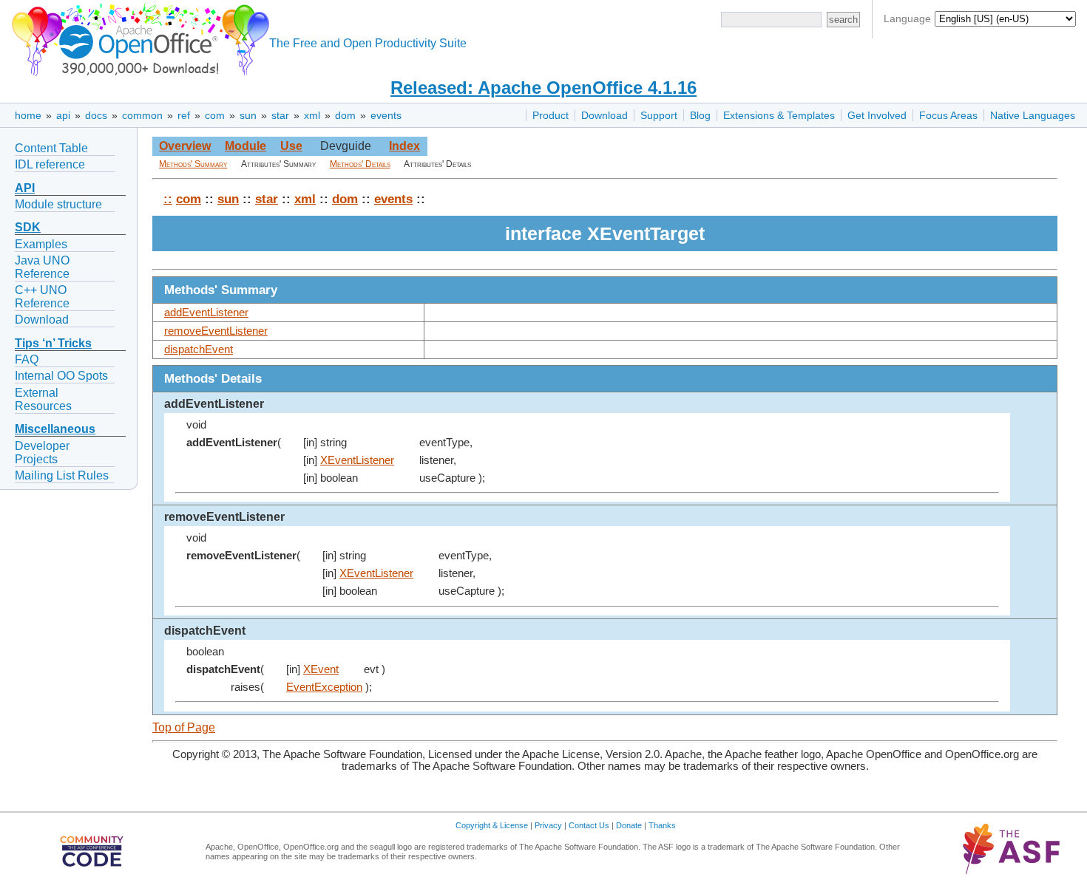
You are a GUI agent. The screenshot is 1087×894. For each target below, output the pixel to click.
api (63, 115)
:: (167, 198)
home (28, 115)
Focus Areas (948, 115)
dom (345, 115)
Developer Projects (42, 452)
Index (404, 146)
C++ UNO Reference (42, 297)
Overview (185, 146)
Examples (41, 244)
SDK (28, 227)
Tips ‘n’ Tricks (53, 343)
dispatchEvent (198, 349)
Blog (700, 115)
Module (245, 146)
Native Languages (1032, 115)
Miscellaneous (55, 429)
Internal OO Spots (61, 375)
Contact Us (589, 825)
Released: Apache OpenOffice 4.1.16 (543, 88)
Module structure (58, 204)
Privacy (548, 825)
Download (604, 115)
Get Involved (877, 115)
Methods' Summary (193, 164)
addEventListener (206, 312)
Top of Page (183, 727)
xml (312, 115)
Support (658, 115)
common (142, 115)
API (25, 188)
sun (248, 115)
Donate (629, 825)
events (386, 115)
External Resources (43, 399)
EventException (324, 687)
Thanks (662, 825)
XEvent (321, 669)
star (280, 115)
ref (183, 115)
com (215, 115)
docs (96, 115)
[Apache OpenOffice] (137, 37)
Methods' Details (360, 164)
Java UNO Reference (42, 267)
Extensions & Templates (779, 115)
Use (291, 146)
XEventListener (357, 460)
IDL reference (50, 164)
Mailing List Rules (62, 475)
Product (550, 115)
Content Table (51, 148)
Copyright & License (492, 825)
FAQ (26, 359)
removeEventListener (216, 331)
